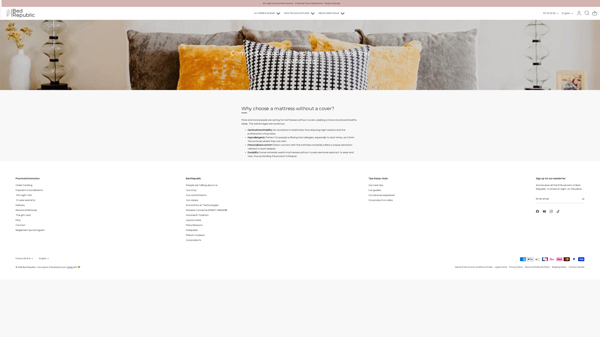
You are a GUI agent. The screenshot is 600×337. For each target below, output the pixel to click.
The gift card (23, 215)
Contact (20, 225)
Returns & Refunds (26, 210)
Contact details (576, 267)
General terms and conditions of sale (473, 267)
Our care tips (375, 185)
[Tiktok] (558, 211)
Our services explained (381, 195)
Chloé (70, 267)
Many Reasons (194, 225)
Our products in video (380, 200)
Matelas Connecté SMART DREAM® (206, 210)
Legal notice (501, 267)
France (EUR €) (23, 258)
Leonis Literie (193, 220)
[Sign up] (582, 198)
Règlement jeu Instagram (30, 230)
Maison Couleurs (195, 235)
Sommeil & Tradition (197, 215)
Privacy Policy (516, 267)
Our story (191, 190)
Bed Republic (29, 267)
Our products (193, 240)
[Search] (586, 13)
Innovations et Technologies (202, 205)
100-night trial (24, 195)
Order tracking (24, 185)
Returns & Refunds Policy (537, 267)
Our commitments (196, 195)
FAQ (18, 220)
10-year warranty (25, 200)
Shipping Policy (559, 267)
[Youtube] (544, 211)
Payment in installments (29, 190)
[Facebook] (537, 211)
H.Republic (192, 230)
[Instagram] (551, 211)
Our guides (374, 190)
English (566, 13)
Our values (192, 200)
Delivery (20, 205)
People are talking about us (202, 185)
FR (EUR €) (549, 13)
